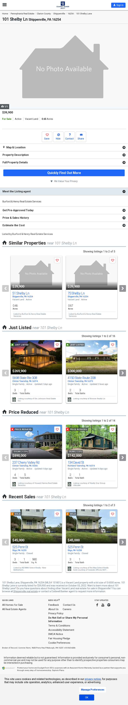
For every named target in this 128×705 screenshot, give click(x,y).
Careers (67, 609)
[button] (118, 5)
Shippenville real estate (25, 591)
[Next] (122, 288)
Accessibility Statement (61, 629)
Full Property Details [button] (15, 162)
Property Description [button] (15, 154)
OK (86, 697)
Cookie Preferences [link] (59, 642)
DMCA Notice (55, 634)
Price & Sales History (15, 217)
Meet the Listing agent (16, 191)
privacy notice (93, 679)
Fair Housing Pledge (59, 638)
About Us (53, 609)
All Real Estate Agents (14, 609)
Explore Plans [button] (58, 670)
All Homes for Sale (12, 604)
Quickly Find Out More (64, 173)
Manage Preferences (92, 689)
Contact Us (69, 604)
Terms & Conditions (59, 625)
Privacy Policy (55, 613)
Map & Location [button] (16, 147)
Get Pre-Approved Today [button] (17, 210)
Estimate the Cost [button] (13, 225)
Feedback (53, 605)
